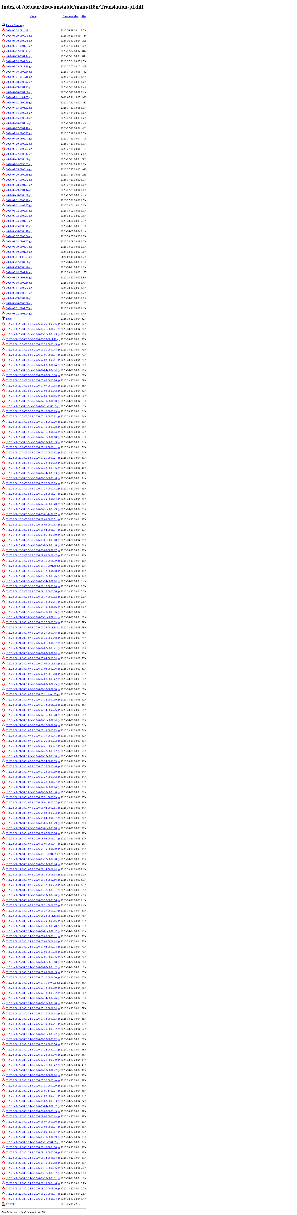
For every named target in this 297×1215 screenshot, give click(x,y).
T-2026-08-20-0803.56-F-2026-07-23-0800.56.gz (33, 467)
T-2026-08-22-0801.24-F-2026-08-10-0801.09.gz (33, 1137)
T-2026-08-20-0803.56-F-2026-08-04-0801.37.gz (33, 529)
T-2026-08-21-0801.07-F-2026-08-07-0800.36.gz (33, 833)
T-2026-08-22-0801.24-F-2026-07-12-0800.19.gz (33, 987)
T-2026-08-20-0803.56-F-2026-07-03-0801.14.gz (33, 365)
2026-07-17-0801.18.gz (19, 128)
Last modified (71, 16)
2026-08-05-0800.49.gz (19, 226)
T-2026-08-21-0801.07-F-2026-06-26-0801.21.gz (33, 617)
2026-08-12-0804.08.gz (19, 262)
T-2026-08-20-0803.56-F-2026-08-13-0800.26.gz (33, 576)
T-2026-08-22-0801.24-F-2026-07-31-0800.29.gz (33, 1085)
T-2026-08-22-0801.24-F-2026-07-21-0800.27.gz (33, 1034)
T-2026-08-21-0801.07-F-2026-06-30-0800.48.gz (33, 637)
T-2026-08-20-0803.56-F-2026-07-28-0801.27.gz (33, 493)
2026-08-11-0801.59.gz (19, 256)
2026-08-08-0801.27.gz (19, 241)
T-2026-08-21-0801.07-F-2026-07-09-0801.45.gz (33, 684)
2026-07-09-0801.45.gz (19, 87)
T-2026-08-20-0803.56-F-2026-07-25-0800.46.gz (33, 478)
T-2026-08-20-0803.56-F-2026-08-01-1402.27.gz (33, 514)
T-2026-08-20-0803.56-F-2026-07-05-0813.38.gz (33, 375)
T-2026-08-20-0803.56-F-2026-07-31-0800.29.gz (33, 509)
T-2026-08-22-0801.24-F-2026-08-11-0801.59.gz (33, 1142)
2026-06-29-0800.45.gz (19, 35)
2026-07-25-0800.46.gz (19, 169)
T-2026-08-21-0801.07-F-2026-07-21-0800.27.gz (33, 745)
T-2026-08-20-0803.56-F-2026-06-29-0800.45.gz (33, 344)
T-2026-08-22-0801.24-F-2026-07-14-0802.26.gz (33, 998)
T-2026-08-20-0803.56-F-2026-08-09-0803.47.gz (33, 555)
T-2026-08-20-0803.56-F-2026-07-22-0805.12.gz (33, 462)
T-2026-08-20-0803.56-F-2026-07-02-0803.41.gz (33, 359)
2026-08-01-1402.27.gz (19, 205)
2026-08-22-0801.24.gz (19, 313)
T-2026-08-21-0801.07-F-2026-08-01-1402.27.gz (33, 802)
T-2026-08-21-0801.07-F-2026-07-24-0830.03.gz (33, 761)
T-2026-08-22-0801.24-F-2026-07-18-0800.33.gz (33, 1018)
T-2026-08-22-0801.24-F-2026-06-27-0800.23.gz (33, 910)
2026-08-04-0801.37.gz (19, 220)
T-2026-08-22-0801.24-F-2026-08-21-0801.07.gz (33, 1193)
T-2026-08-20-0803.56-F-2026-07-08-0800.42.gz (33, 390)
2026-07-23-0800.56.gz (19, 159)
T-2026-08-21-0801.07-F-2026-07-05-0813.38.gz (33, 663)
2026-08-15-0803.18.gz (19, 277)
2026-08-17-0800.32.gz (19, 287)
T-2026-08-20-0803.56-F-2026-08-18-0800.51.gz (33, 601)
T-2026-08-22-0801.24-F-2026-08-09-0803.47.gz (33, 1131)
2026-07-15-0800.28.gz (19, 117)
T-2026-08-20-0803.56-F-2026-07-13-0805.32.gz (33, 416)
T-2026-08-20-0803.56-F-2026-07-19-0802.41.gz (33, 447)
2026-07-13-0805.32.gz (19, 107)
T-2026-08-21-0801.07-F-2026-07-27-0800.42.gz (33, 776)
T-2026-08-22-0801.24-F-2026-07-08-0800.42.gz (33, 967)
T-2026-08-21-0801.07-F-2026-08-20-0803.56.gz (33, 900)
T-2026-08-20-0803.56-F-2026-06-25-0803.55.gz (33, 323)
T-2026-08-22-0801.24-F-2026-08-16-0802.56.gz (33, 1167)
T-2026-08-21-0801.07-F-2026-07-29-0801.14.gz (33, 787)
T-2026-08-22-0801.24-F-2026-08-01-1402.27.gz (33, 1090)
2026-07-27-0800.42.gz (19, 179)
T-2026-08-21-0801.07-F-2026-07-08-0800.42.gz (33, 678)
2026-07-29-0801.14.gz (19, 190)
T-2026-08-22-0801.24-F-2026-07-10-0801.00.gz (33, 977)
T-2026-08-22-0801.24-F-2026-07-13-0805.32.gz (33, 992)
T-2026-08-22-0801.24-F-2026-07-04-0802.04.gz (33, 946)
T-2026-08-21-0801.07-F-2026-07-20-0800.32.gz (33, 740)
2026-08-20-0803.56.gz (19, 303)
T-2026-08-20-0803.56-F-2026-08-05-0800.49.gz (33, 534)
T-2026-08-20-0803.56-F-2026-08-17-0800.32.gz (33, 596)
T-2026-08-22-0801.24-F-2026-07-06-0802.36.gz (33, 956)
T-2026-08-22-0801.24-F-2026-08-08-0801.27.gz (33, 1126)
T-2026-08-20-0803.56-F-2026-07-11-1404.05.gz (33, 406)
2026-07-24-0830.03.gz (19, 164)
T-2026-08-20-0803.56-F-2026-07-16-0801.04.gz (33, 431)
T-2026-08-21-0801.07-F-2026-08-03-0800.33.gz (33, 812)
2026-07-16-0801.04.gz (19, 123)
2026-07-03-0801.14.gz (19, 56)
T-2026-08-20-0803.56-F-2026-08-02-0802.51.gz (33, 519)
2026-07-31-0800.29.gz (19, 200)
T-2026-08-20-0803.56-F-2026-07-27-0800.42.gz (33, 488)
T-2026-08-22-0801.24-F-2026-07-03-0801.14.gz (33, 941)
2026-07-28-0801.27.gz (19, 184)
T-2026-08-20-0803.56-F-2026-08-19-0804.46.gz (33, 606)
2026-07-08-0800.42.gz (19, 81)
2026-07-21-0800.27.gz (19, 148)
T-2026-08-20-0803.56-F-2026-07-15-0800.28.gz (33, 426)
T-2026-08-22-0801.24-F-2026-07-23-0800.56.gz (33, 1044)
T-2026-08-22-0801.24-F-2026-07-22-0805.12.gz (33, 1039)
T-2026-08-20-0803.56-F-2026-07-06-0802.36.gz (33, 380)
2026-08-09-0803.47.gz (19, 246)
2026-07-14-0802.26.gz (19, 112)
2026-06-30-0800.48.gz (19, 40)
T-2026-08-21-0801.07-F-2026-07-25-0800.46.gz (33, 766)
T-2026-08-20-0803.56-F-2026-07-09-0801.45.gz (33, 395)
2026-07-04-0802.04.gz (19, 61)
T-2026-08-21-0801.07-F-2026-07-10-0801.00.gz (33, 689)
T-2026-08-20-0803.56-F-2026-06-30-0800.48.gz (33, 349)
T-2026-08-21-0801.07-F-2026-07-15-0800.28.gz (33, 715)
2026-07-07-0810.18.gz (19, 76)
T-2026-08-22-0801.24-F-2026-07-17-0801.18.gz (33, 1013)
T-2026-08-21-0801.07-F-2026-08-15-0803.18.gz (33, 874)
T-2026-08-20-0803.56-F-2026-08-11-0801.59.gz (33, 565)
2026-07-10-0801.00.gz (19, 92)
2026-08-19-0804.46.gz (19, 298)
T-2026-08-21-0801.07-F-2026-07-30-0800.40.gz (33, 792)
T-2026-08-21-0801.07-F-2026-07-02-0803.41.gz (33, 648)
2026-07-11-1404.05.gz (19, 97)
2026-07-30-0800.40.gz (19, 195)
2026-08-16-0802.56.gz (19, 282)
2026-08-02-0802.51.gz (19, 210)
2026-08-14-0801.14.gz (19, 272)
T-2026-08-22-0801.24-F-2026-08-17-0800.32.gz (33, 1173)
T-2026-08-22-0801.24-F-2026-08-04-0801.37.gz (33, 1106)
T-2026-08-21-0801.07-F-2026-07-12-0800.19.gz (33, 699)
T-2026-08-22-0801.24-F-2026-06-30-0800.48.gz (33, 926)
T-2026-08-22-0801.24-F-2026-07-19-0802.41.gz (33, 1023)
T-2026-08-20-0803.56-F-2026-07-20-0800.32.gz (33, 452)
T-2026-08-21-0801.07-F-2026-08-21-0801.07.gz (33, 905)
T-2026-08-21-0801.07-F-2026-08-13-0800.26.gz (33, 864)
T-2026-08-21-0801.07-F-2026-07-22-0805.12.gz (33, 751)
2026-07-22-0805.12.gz (19, 154)
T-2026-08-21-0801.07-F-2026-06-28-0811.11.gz (33, 627)
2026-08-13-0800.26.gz (19, 267)
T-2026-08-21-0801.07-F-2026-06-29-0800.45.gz (33, 632)
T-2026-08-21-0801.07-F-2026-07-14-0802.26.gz (33, 709)
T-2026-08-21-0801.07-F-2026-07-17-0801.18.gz (33, 725)
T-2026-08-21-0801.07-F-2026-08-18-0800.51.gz (33, 890)
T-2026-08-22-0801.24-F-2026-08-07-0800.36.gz (33, 1121)
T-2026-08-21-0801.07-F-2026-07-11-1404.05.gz (33, 694)
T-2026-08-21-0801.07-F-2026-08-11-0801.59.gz (33, 853)
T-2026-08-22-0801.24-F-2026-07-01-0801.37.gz (33, 931)
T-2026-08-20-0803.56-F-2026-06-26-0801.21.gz (33, 329)
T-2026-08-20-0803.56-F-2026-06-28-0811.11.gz (33, 339)
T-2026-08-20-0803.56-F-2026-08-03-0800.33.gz (33, 524)
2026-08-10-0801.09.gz (19, 251)
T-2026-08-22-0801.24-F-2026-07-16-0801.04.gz (33, 1008)
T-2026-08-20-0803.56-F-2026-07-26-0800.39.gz (33, 483)
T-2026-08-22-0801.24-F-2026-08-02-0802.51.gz (33, 1095)
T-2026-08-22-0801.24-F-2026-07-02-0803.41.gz (33, 936)
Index (9, 318)
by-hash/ (10, 1203)
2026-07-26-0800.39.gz (19, 174)
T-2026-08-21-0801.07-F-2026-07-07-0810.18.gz (33, 673)
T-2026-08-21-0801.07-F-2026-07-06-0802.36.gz (33, 668)
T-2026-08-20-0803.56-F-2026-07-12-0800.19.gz (33, 411)
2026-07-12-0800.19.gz (19, 102)
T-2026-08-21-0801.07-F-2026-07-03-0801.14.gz (33, 653)
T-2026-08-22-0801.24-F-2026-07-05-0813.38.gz (33, 951)
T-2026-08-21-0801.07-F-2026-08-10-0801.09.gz (33, 848)
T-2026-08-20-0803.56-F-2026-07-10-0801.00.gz (33, 401)
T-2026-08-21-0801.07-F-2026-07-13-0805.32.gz (33, 704)
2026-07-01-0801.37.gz (19, 45)
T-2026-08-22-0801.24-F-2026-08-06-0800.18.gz (33, 1116)
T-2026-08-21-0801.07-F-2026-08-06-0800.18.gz (33, 828)
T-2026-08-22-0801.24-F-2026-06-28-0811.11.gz (33, 915)
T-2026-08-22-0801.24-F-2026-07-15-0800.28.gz (33, 1003)
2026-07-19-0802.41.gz (19, 138)
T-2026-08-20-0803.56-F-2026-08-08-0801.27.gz (33, 550)
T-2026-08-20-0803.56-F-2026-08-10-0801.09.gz (33, 560)
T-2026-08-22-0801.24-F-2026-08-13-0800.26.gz (33, 1152)
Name (33, 16)
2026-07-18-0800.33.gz (19, 133)
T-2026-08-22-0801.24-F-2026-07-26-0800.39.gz (33, 1059)
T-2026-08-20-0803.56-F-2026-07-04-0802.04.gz (33, 370)
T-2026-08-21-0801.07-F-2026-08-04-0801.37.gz (33, 817)
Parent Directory (15, 25)
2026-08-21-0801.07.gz (19, 308)
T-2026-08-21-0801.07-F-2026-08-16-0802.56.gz (33, 879)
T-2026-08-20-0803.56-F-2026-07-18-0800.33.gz (33, 442)
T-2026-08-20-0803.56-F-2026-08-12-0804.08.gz (33, 570)
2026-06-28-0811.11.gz (18, 30)
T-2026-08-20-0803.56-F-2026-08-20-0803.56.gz (33, 612)
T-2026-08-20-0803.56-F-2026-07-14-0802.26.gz (33, 421)
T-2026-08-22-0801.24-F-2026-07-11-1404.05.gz (33, 982)
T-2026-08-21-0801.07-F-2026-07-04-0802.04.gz (33, 658)
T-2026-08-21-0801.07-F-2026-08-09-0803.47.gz (33, 843)
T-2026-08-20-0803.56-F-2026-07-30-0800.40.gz (33, 504)
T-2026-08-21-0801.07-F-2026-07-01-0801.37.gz (33, 642)
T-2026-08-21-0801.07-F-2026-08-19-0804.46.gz (33, 895)
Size (83, 16)
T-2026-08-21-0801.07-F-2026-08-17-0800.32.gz (33, 884)
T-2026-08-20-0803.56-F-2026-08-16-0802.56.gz (33, 591)
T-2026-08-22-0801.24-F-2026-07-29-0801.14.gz (33, 1075)
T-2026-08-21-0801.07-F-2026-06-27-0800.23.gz (33, 622)
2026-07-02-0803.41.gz (19, 51)
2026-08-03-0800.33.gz (19, 215)
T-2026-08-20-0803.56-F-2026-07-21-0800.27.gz (33, 457)
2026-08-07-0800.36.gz (19, 236)
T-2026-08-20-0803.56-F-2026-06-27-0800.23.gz (33, 334)
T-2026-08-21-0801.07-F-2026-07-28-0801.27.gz (33, 781)
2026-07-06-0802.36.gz (19, 71)
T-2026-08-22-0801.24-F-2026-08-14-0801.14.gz (33, 1157)
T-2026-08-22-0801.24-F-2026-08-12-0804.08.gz (33, 1147)
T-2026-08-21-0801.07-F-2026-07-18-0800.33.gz (33, 730)
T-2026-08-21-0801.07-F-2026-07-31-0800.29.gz (33, 797)
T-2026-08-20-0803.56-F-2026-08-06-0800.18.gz (33, 540)
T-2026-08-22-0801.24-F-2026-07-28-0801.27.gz (33, 1070)
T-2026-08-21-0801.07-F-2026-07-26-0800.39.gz (33, 771)
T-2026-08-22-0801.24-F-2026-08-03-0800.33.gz (33, 1101)
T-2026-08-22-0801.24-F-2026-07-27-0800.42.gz (33, 1065)
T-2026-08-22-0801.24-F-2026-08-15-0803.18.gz (33, 1162)
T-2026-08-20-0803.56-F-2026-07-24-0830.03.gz (33, 473)
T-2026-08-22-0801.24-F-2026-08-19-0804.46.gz (33, 1183)
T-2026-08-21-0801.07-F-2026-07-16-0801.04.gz (33, 720)
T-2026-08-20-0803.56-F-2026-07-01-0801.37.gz (33, 354)
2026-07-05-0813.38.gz (19, 66)
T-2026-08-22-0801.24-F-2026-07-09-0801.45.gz (33, 972)
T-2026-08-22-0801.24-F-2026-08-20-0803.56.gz (33, 1188)
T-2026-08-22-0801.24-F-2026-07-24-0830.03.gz (33, 1049)
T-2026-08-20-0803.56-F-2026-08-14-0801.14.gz (33, 581)
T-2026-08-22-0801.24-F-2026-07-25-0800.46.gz (33, 1054)
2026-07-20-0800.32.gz (19, 143)
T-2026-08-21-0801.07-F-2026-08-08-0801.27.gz (33, 838)
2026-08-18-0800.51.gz (19, 292)
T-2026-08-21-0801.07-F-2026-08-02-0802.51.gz (33, 807)
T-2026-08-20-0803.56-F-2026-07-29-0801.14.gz (33, 498)
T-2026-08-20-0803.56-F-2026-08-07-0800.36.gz (33, 545)
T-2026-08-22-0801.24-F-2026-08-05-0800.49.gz (33, 1111)
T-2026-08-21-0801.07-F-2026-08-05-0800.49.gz (33, 823)
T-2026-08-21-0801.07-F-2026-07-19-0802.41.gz (33, 735)
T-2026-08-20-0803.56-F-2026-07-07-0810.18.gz (33, 385)
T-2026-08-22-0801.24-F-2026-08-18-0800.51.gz (33, 1178)
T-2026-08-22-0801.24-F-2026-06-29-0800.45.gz (33, 920)
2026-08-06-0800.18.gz (19, 231)
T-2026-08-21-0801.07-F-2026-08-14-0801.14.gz (33, 869)
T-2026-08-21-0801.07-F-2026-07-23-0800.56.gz (33, 756)
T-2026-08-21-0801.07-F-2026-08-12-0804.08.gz (33, 859)
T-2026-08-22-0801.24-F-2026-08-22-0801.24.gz (33, 1198)
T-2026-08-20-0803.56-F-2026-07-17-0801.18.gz (33, 437)
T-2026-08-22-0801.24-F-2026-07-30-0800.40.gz (33, 1080)
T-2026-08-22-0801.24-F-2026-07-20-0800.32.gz (33, 1028)
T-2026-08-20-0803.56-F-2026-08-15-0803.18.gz (33, 586)
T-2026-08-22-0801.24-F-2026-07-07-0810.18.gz (33, 962)
